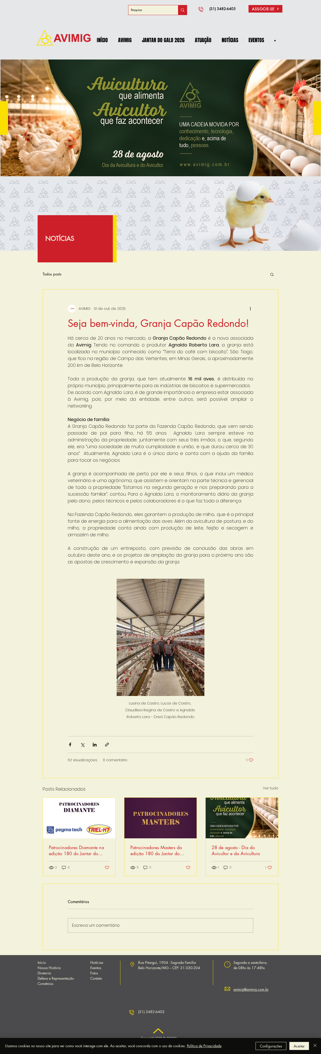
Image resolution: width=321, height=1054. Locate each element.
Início (42, 962)
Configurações (271, 1046)
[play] (308, 58)
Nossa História (49, 967)
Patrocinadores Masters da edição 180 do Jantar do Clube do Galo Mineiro (156, 850)
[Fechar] (315, 1046)
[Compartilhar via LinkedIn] (94, 744)
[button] (125, 40)
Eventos (95, 967)
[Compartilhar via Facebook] (70, 744)
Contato (96, 978)
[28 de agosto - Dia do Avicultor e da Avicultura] (242, 818)
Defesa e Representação (56, 978)
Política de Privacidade (204, 1045)
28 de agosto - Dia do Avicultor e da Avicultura (236, 850)
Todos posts (52, 274)
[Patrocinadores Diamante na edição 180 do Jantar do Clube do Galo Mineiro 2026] (79, 818)
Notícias (96, 962)
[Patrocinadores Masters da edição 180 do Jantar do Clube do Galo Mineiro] (160, 818)
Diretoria (44, 973)
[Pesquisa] (182, 10)
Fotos (94, 973)
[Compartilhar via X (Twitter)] (82, 744)
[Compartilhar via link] (107, 744)
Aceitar (299, 1046)
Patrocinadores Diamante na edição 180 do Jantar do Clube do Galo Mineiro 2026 (78, 850)
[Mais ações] (250, 309)
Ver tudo (270, 788)
